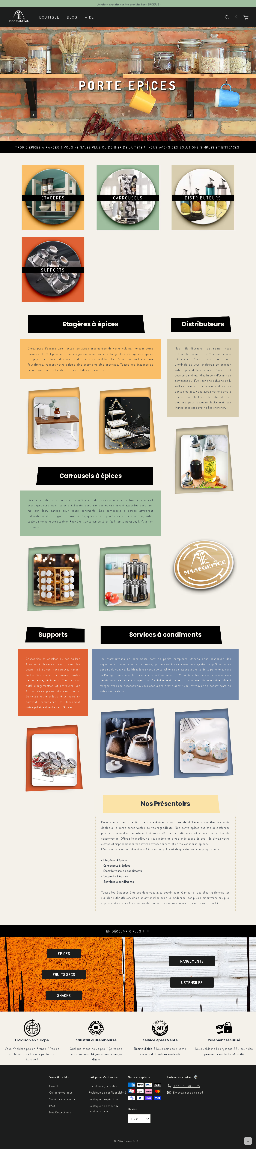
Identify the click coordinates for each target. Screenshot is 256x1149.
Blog (72, 17)
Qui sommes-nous (61, 1092)
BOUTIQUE (49, 17)
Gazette (54, 1085)
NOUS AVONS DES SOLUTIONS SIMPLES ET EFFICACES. (194, 147)
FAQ (52, 1105)
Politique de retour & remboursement (103, 1108)
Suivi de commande (62, 1099)
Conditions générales (103, 1085)
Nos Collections (60, 1112)
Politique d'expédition (104, 1099)
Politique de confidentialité (107, 1092)
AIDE (89, 17)
